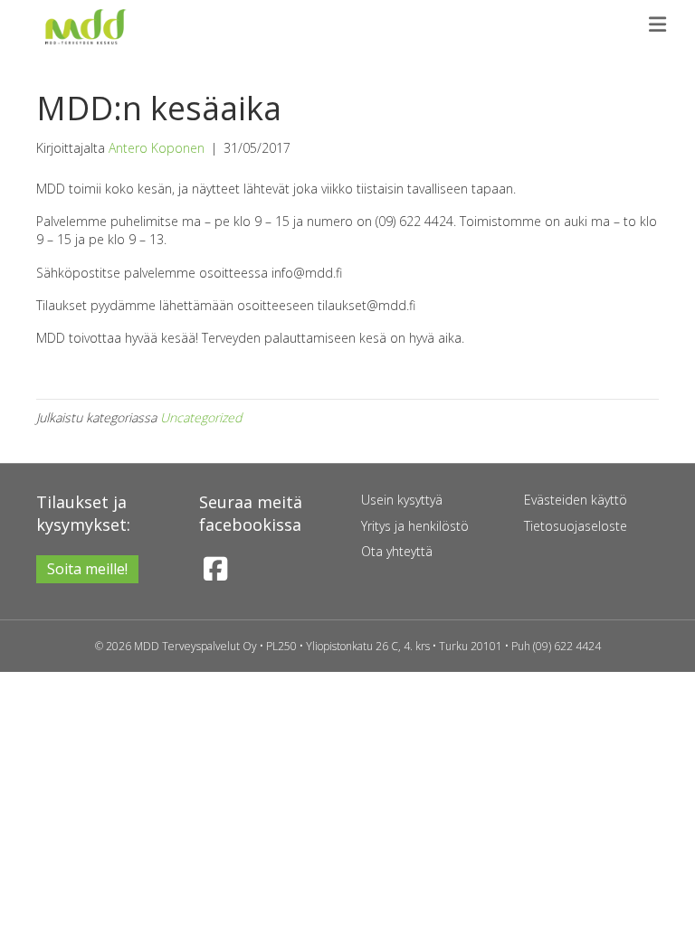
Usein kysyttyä (402, 499)
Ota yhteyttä (397, 551)
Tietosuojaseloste (575, 525)
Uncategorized (201, 417)
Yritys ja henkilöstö (415, 525)
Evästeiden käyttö (575, 499)
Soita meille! (87, 569)
